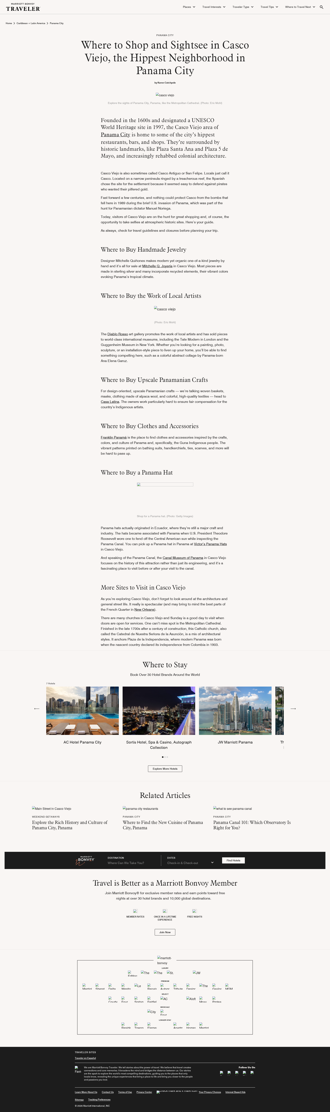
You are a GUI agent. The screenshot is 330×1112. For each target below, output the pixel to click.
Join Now (165, 932)
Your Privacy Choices (210, 1092)
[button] (189, 7)
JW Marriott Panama (235, 742)
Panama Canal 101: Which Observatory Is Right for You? (251, 825)
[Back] (36, 708)
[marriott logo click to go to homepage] (23, 6)
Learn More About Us (86, 1092)
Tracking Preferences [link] (99, 1099)
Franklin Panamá (114, 437)
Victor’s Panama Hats (210, 544)
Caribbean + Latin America (31, 23)
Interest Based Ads (235, 1092)
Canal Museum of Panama (183, 558)
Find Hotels (233, 860)
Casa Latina (110, 402)
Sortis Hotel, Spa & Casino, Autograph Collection (159, 745)
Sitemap (79, 1099)
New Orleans (144, 609)
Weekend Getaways (46, 816)
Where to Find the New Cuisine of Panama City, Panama (163, 825)
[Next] (293, 708)
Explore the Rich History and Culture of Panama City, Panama (69, 825)
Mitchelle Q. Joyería (157, 266)
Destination (116, 858)
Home (9, 23)
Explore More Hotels (165, 768)
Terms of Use (125, 1092)
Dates (171, 858)
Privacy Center (144, 1092)
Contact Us (108, 1092)
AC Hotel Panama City (82, 742)
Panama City (56, 23)
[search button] (321, 7)
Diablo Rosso (118, 334)
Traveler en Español (85, 1058)
